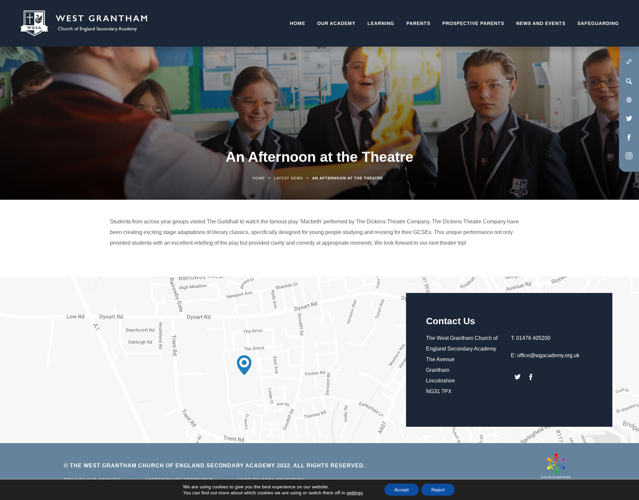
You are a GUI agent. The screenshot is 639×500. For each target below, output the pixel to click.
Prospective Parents (473, 23)
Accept (401, 489)
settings (354, 492)
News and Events (540, 23)
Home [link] (259, 178)
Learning (380, 23)
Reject (438, 489)
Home (297, 23)
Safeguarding (598, 23)
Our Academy (336, 23)
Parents (418, 23)
